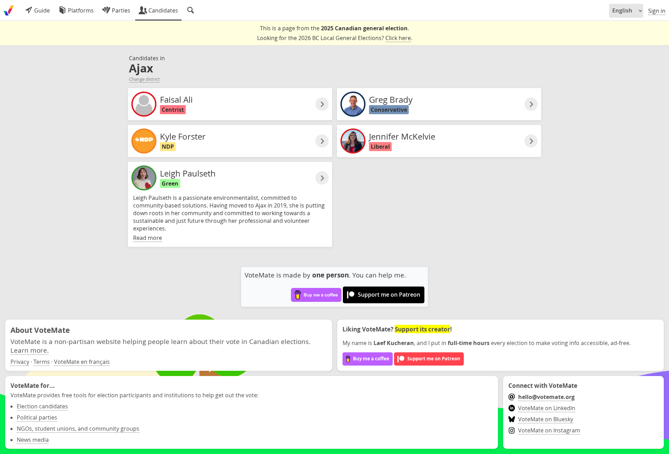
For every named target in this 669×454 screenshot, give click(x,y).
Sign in (657, 11)
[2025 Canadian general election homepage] (9, 10)
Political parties (37, 417)
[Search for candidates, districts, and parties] (190, 10)
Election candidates (42, 406)
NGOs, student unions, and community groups (78, 428)
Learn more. (29, 350)
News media (33, 440)
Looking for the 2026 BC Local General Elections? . (334, 38)
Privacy (19, 362)
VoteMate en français (82, 362)
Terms (41, 362)
